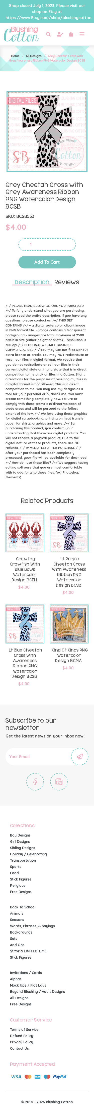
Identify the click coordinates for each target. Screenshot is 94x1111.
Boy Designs (20, 835)
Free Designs (21, 892)
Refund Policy (21, 1036)
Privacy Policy (21, 1042)
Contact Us (19, 1048)
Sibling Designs (22, 848)
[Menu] (82, 34)
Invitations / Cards (26, 972)
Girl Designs (20, 841)
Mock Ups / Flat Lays (28, 985)
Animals (16, 913)
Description (32, 282)
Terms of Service (24, 1029)
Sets (13, 938)
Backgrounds (21, 932)
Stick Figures (20, 879)
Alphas (16, 979)
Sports (15, 866)
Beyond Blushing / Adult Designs (37, 991)
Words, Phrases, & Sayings (32, 926)
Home (15, 56)
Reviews (66, 282)
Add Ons (17, 945)
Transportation (23, 860)
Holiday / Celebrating (28, 854)
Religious (17, 885)
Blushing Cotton (59, 1102)
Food (14, 873)
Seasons (17, 919)
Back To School (23, 907)
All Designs (34, 56)
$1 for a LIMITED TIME (28, 951)
